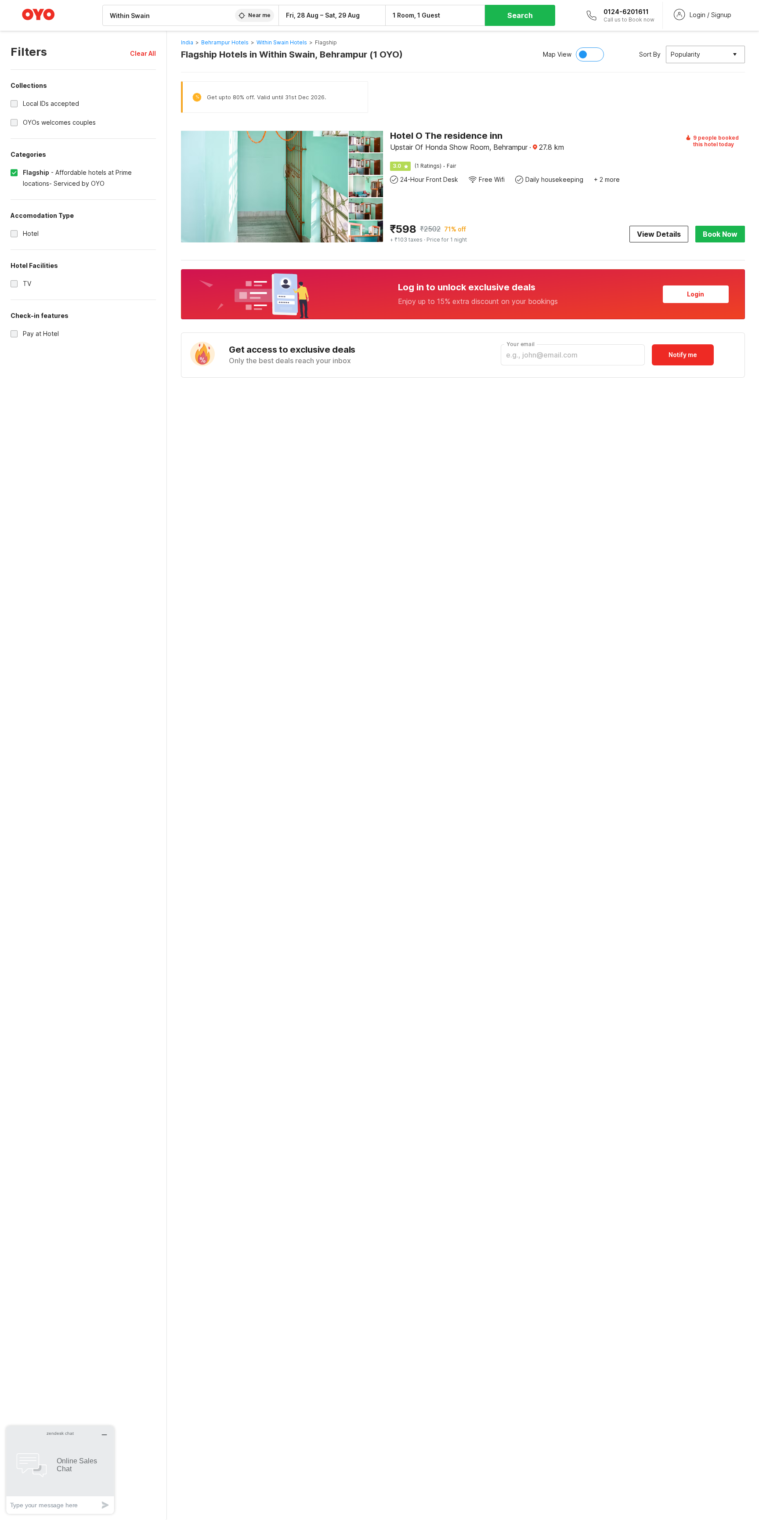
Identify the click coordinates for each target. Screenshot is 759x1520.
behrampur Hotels (225, 42)
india (187, 42)
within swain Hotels (282, 42)
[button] (143, 53)
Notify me (683, 354)
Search (520, 15)
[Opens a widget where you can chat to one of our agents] (60, 1470)
